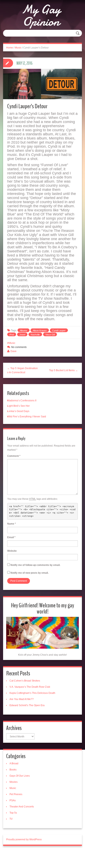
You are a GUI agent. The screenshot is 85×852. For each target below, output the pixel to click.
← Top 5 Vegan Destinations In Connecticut (22, 370)
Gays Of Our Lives (19, 775)
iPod (11, 334)
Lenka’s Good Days (18, 411)
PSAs (12, 800)
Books (13, 769)
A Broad (13, 763)
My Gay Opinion (40, 15)
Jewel (22, 334)
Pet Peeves (15, 794)
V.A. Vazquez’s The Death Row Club (29, 686)
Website (12, 550)
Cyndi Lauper (59, 330)
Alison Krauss (40, 330)
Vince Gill (50, 334)
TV (11, 818)
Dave (14, 351)
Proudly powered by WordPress (24, 839)
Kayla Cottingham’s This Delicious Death (32, 693)
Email (11, 537)
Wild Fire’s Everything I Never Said (26, 416)
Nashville (35, 334)
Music (18, 47)
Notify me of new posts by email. (29, 572)
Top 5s (13, 812)
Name (11, 523)
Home (9, 47)
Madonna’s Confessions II (21, 400)
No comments (19, 347)
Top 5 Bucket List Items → (63, 370)
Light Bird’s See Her (18, 405)
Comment (13, 456)
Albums (23, 330)
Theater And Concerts (21, 806)
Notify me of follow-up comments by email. (35, 565)
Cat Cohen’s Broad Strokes (24, 680)
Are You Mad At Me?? (21, 699)
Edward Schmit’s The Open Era (27, 705)
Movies (13, 782)
